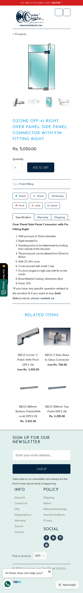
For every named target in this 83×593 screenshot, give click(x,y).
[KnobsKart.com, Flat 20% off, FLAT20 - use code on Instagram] (46, 545)
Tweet (22, 195)
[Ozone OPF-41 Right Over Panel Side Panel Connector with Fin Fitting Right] (41, 66)
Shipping (59, 217)
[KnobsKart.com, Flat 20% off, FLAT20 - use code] (29, 18)
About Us (19, 497)
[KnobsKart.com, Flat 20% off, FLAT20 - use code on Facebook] (46, 538)
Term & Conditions (54, 514)
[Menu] (59, 12)
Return (47, 503)
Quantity (18, 159)
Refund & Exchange (55, 509)
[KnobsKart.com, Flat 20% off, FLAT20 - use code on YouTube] (53, 538)
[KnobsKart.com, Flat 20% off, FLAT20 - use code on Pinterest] (61, 538)
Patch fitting (26, 183)
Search (18, 526)
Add (37, 205)
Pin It (21, 205)
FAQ (16, 509)
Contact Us (20, 503)
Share (40, 195)
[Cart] (66, 12)
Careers (19, 531)
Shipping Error (22, 514)
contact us (47, 298)
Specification (23, 217)
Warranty (42, 217)
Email (54, 205)
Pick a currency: (23, 555)
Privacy (47, 520)
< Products (19, 34)
